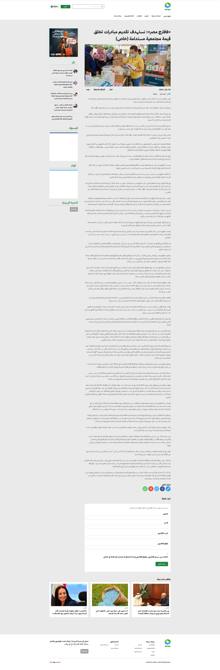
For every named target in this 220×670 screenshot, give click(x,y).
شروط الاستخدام (114, 648)
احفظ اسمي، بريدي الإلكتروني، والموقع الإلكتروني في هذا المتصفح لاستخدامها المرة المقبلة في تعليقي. (135, 557)
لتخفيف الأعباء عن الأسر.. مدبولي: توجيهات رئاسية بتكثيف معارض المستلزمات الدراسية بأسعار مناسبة (63, 83)
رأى (73, 62)
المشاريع (140, 645)
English (55, 7)
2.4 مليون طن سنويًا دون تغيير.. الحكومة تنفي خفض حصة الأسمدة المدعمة (61, 114)
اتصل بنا (65, 7)
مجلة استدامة (118, 16)
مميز (87, 89)
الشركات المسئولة (156, 16)
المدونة (153, 652)
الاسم (166, 522)
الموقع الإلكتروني (163, 543)
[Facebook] (162, 488)
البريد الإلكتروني (163, 533)
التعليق (165, 514)
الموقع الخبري (167, 16)
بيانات (50, 662)
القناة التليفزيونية (129, 16)
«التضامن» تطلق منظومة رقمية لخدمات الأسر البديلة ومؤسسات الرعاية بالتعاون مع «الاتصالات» (69, 612)
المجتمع (147, 16)
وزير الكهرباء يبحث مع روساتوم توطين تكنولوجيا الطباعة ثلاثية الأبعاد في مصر (61, 93)
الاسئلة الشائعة (138, 648)
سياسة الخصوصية (104, 645)
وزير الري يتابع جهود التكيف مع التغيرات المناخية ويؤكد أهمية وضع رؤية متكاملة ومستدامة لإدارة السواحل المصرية (61, 71)
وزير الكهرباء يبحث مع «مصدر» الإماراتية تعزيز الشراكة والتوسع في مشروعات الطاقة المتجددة (61, 103)
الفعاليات (139, 16)
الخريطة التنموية (138, 652)
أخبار (110, 89)
